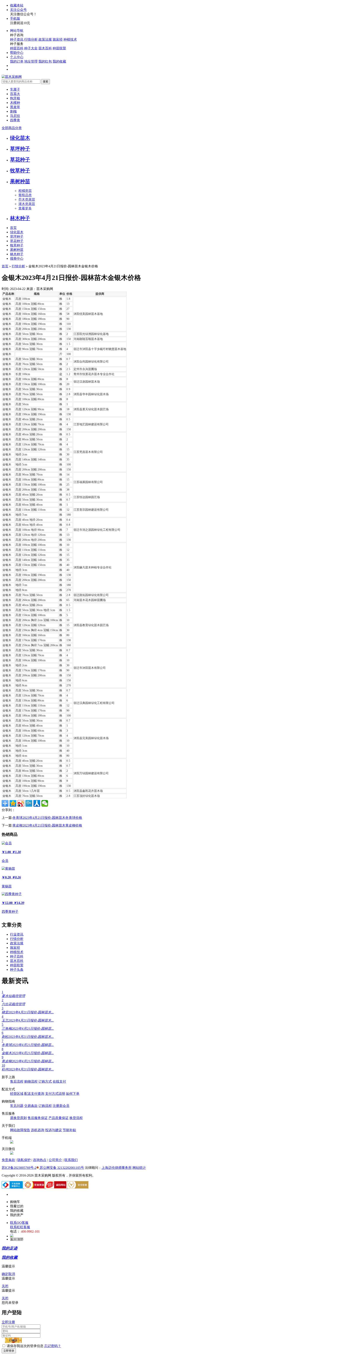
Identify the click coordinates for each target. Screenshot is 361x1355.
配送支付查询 (34, 1093)
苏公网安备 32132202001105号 (61, 1167)
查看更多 (25, 208)
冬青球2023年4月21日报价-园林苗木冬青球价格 (47, 817)
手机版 (15, 18)
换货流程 (76, 1118)
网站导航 (16, 30)
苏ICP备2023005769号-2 (19, 1167)
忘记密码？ (52, 1346)
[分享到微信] (44, 803)
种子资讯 (16, 39)
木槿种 (15, 102)
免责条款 (8, 1160)
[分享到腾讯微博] (28, 803)
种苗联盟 (59, 48)
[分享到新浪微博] (21, 803)
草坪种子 (20, 148)
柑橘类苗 (25, 190)
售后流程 (16, 1081)
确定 (5, 1274)
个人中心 (16, 57)
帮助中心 (16, 52)
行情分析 (31, 39)
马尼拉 (15, 116)
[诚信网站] (56, 1187)
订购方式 (45, 1081)
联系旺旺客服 (20, 1227)
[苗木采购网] (12, 76)
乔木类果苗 (26, 199)
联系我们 (71, 1160)
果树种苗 (20, 181)
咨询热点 (39, 1160)
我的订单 (16, 61)
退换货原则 (18, 1118)
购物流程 (31, 1081)
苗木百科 (45, 48)
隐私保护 (24, 1160)
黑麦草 (15, 107)
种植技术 (70, 39)
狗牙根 (15, 98)
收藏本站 (16, 5)
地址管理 (31, 61)
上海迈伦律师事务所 (117, 1167)
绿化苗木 (20, 138)
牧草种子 (20, 170)
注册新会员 (61, 1106)
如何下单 (72, 1093)
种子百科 (16, 956)
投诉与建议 (53, 1130)
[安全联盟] (77, 1187)
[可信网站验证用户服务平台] (35, 1187)
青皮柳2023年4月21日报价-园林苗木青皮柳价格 (47, 825)
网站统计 (139, 1167)
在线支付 (59, 1081)
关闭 (5, 1286)
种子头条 (16, 969)
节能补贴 (69, 1130)
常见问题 (16, 1106)
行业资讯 (16, 934)
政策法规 (45, 39)
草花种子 (20, 159)
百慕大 (15, 94)
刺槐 (13, 111)
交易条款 (31, 1106)
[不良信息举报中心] (13, 1187)
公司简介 (55, 1160)
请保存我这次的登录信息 (25, 1346)
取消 (11, 1274)
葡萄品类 (25, 195)
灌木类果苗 (26, 204)
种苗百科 (16, 48)
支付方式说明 (55, 1093)
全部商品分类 (12, 128)
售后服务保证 (38, 1118)
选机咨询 (37, 1130)
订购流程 (45, 1106)
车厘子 (15, 89)
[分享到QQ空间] (13, 803)
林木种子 (20, 218)
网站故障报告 (20, 1130)
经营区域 (16, 1093)
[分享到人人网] (36, 803)
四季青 (15, 120)
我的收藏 (59, 61)
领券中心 (16, 258)
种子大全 (31, 48)
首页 (13, 227)
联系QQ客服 (19, 1222)
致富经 (58, 39)
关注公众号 (18, 10)
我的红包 (45, 61)
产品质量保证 (58, 1118)
